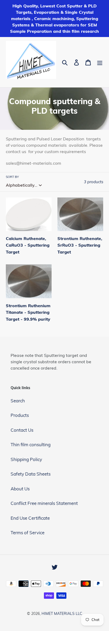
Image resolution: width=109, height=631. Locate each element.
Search (18, 400)
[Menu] (100, 62)
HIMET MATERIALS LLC (62, 613)
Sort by (12, 177)
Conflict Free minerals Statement (44, 503)
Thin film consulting (31, 444)
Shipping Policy (26, 459)
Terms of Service (27, 532)
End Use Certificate (30, 518)
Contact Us (22, 430)
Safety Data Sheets (31, 474)
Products (20, 415)
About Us (20, 488)
